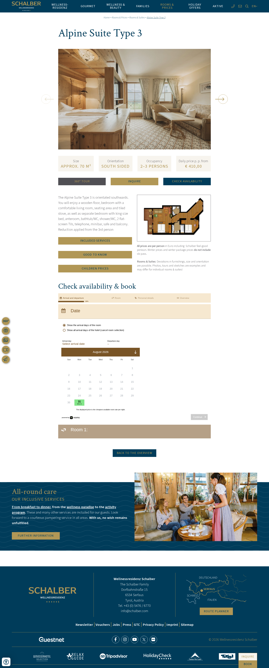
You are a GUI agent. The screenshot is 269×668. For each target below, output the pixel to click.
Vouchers (103, 624)
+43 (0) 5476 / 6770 (137, 605)
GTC (137, 624)
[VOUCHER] (6, 331)
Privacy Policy (153, 624)
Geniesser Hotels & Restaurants (42, 656)
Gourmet (88, 6)
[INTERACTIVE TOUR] (6, 321)
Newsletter (84, 624)
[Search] (246, 6)
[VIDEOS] (6, 350)
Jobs (116, 624)
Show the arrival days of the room (84, 325)
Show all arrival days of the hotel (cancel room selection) (95, 330)
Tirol (227, 656)
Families (142, 6)
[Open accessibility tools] (6, 662)
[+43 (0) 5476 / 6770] (233, 6)
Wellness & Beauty (115, 6)
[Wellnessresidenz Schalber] (26, 6)
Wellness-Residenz (60, 6)
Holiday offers (194, 6)
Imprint (172, 624)
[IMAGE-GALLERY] (6, 340)
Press (127, 624)
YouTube (134, 639)
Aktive (218, 6)
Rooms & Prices (167, 6)
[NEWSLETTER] (6, 359)
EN (254, 6)
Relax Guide (75, 656)
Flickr (153, 639)
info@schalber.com (134, 611)
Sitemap (187, 624)
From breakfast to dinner (31, 507)
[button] (46, 99)
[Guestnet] (51, 639)
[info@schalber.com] (240, 6)
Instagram (125, 639)
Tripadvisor (113, 656)
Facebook (115, 639)
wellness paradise (80, 507)
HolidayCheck (158, 656)
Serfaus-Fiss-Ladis (195, 656)
